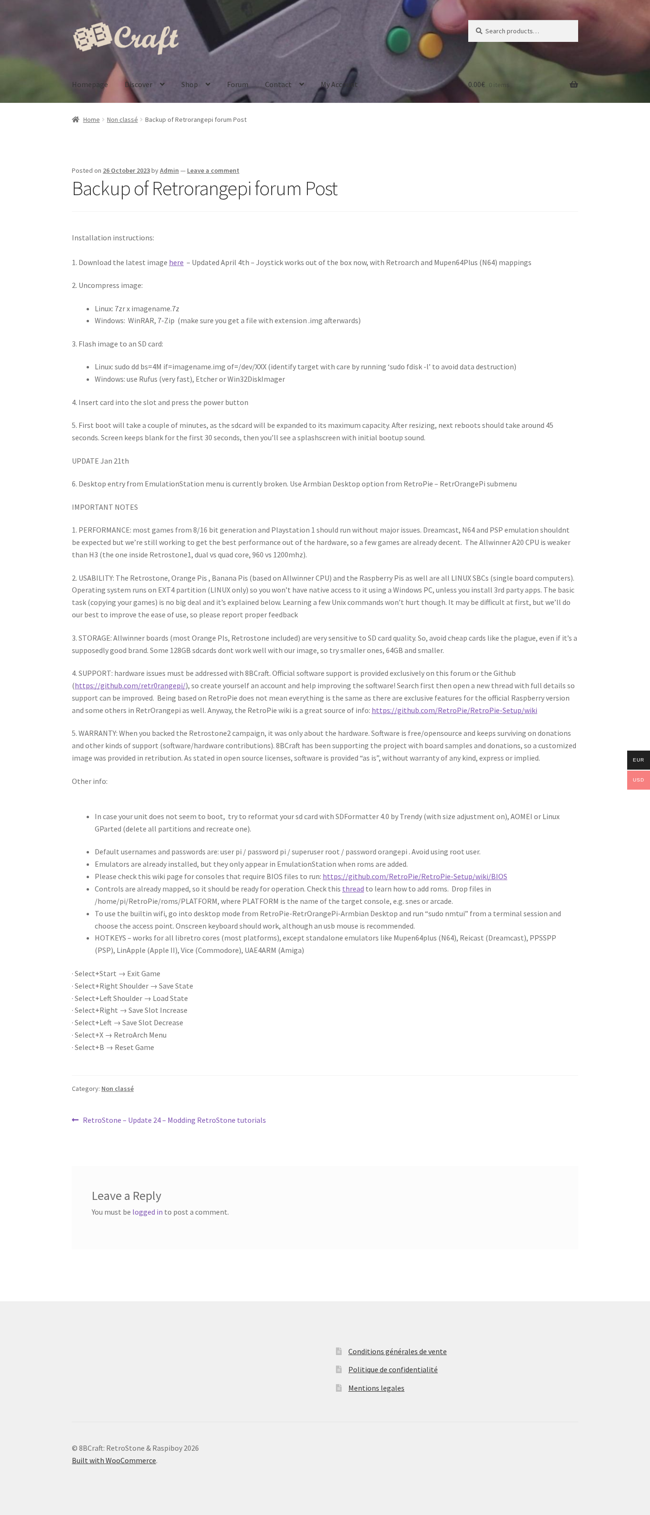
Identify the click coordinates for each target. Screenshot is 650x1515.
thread (353, 888)
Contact (278, 84)
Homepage (90, 84)
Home (91, 119)
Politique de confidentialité (393, 1369)
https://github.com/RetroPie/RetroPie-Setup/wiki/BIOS (415, 876)
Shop (189, 84)
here (176, 262)
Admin (169, 170)
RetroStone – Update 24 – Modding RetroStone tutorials (174, 1121)
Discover (138, 84)
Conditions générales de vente (397, 1351)
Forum (237, 84)
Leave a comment (213, 170)
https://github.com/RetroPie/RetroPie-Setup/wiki (454, 710)
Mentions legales (376, 1388)
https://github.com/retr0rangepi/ (130, 685)
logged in (147, 1212)
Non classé (122, 119)
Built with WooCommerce (114, 1460)
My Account (339, 84)
